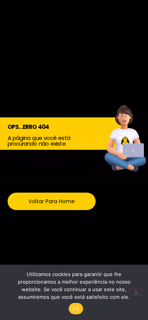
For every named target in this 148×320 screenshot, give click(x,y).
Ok (75, 309)
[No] (135, 292)
